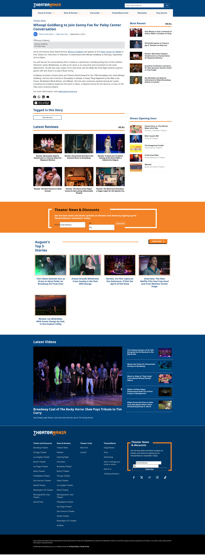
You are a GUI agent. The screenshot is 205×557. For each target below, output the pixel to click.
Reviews (60, 452)
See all (168, 24)
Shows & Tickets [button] (45, 13)
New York (84, 447)
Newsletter (142, 13)
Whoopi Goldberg (76, 51)
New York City (61, 34)
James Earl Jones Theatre (155, 167)
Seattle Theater (39, 485)
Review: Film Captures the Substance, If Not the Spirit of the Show (119, 281)
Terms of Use (84, 546)
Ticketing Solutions (111, 474)
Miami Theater (39, 471)
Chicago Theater (40, 452)
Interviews (61, 462)
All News (60, 525)
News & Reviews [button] (71, 13)
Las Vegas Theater (40, 466)
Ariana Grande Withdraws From (85, 281)
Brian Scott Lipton (46, 34)
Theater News (39, 20)
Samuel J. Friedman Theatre (156, 130)
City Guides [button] (95, 13)
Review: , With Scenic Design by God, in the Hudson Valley (50, 321)
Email (57, 225)
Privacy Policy (73, 546)
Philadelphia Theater (41, 476)
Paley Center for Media (111, 51)
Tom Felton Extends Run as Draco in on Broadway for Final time (50, 281)
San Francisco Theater (42, 480)
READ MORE (157, 241)
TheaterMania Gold (120, 13)
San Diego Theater (64, 506)
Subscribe (120, 223)
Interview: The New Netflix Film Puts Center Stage (154, 282)
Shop (106, 452)
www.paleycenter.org (67, 91)
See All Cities (38, 502)
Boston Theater (39, 462)
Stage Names (109, 447)
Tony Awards (161, 13)
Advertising (108, 457)
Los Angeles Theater (41, 457)
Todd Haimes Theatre (153, 148)
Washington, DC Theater (43, 490)
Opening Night (63, 457)
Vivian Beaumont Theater (155, 157)
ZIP (90, 223)
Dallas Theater (62, 480)
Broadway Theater (40, 447)
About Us (107, 469)
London (83, 452)
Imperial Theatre (151, 138)
